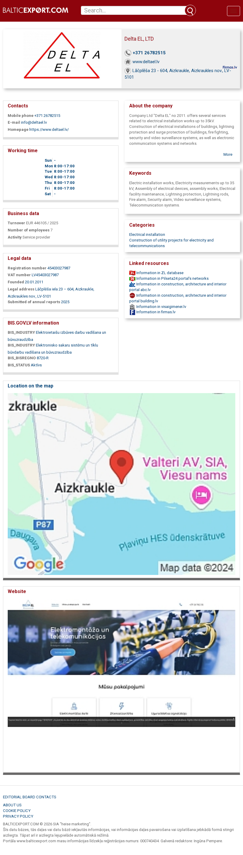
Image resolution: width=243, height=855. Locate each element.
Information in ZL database (159, 273)
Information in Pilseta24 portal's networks (172, 278)
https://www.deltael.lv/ (49, 129)
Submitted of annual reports (34, 302)
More (227, 154)
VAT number (19, 275)
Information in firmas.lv (155, 312)
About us (12, 805)
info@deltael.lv (34, 122)
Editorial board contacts (29, 797)
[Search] (190, 10)
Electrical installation (147, 234)
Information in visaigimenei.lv (160, 306)
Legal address (21, 289)
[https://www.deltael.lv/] (121, 683)
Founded (16, 282)
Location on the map (30, 386)
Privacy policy (18, 816)
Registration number (27, 268)
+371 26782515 (149, 52)
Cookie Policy (17, 810)
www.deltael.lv (145, 61)
